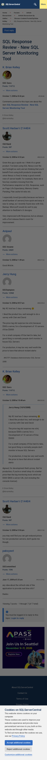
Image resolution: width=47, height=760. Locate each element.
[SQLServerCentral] (2, 4)
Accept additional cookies (19, 743)
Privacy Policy (18, 736)
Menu (43, 4)
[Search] (35, 4)
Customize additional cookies (18, 754)
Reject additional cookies (18, 749)
